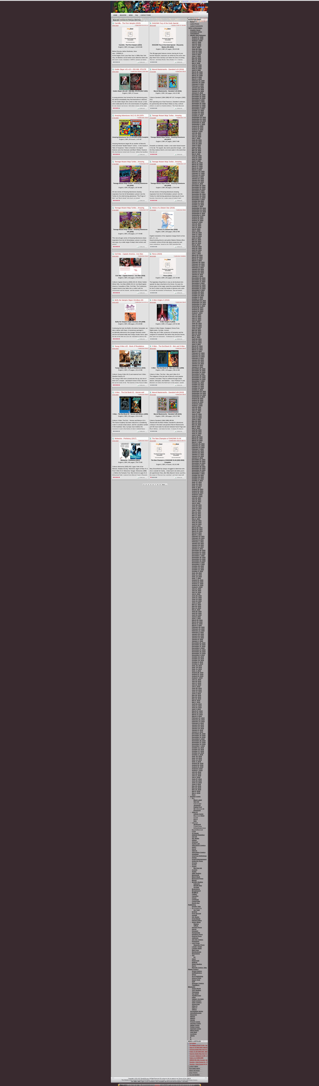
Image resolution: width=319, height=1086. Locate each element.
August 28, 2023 (197, 308)
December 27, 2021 (198, 459)
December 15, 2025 (198, 98)
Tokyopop (195, 992)
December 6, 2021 (198, 465)
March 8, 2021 (197, 533)
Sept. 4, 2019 (196, 671)
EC (195, 957)
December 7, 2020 (198, 555)
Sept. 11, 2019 (197, 669)
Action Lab (196, 844)
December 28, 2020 (198, 550)
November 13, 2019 (198, 653)
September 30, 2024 (199, 208)
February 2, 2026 (198, 86)
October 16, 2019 (198, 660)
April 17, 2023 (197, 341)
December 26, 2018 (198, 734)
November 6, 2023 (198, 290)
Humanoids (196, 933)
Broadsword (196, 891)
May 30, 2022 (196, 421)
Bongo (194, 880)
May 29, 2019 (196, 695)
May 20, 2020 (196, 606)
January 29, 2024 (198, 269)
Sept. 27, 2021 (197, 482)
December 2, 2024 (198, 192)
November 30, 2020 (198, 557)
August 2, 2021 (197, 496)
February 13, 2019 (198, 721)
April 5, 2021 (196, 526)
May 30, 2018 (196, 786)
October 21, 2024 (198, 203)
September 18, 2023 (199, 302)
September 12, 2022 (199, 395)
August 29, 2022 (197, 398)
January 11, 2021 (198, 547)
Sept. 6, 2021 (196, 487)
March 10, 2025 (197, 168)
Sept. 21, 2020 (197, 575)
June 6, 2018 (196, 784)
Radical (194, 962)
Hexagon (195, 931)
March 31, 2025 (197, 163)
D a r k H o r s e (145, 25)
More (193, 795)
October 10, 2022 (198, 388)
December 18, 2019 (198, 645)
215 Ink (194, 837)
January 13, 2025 (198, 182)
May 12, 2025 (196, 152)
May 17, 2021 (196, 515)
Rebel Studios (197, 964)
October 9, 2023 (197, 297)
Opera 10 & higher (171, 1080)
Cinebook (195, 899)
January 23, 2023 (198, 362)
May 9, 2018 (196, 791)
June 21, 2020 (197, 597)
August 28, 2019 (197, 672)
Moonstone (196, 954)
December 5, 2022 (198, 374)
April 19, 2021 (197, 522)
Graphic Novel (138, 25)
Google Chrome (193, 1080)
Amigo (194, 858)
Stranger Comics (198, 983)
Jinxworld (197, 805)
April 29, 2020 (197, 611)
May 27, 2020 (196, 604)
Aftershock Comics (199, 845)
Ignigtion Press (197, 934)
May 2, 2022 (196, 428)
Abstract (195, 842)
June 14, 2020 (197, 599)
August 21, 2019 (197, 674)
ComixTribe (196, 901)
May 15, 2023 (196, 334)
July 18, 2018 (196, 774)
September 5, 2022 (198, 397)
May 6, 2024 (196, 245)
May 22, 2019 (196, 697)
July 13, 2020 (196, 592)
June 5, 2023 (196, 328)
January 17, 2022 (198, 454)
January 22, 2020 (198, 636)
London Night (197, 948)
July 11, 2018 (196, 775)
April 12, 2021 (197, 524)
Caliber (194, 894)
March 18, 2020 (197, 622)
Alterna (194, 851)
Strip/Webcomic (196, 1013)
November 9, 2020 (198, 562)
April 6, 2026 (196, 70)
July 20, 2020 (196, 590)
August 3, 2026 (197, 40)
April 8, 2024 (196, 252)
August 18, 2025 (197, 128)
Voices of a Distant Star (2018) (163, 208)
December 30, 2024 (198, 185)
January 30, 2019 (198, 725)
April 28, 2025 (197, 156)
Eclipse (194, 912)
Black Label (198, 800)
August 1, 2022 (197, 405)
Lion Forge (196, 943)
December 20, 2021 (198, 461)
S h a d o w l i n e (200, 828)
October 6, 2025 (197, 115)
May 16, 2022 (196, 425)
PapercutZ (195, 961)
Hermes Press (197, 927)
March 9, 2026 (197, 77)
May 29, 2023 (196, 330)
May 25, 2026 (196, 58)
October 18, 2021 (198, 477)
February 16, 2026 (198, 82)
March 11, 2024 (197, 259)
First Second (196, 913)
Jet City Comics (197, 940)
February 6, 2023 (198, 358)
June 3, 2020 (196, 603)
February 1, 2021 (198, 542)
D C (180, 25)
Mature (192, 1018)
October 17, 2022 (198, 386)
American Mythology (199, 856)
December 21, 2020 (198, 552)
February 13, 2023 (198, 356)
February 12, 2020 (198, 631)
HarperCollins (197, 920)
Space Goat (196, 980)
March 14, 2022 (197, 440)
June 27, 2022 (197, 414)
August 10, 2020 (197, 585)
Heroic (194, 929)
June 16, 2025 (197, 143)
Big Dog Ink (198, 868)
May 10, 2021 (196, 517)
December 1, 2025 (198, 102)
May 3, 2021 (196, 519)
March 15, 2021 (197, 531)
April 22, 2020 (197, 613)
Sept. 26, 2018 (197, 756)
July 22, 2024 (196, 225)
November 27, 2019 (198, 650)
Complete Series (141, 117)
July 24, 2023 (196, 316)
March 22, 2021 (197, 529)
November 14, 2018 (198, 744)
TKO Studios (196, 990)
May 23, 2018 (196, 788)
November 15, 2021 (198, 470)
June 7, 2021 (196, 510)
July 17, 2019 (196, 683)
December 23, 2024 (198, 187)
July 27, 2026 (196, 42)
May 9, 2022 (196, 426)
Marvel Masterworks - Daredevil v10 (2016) (168, 69)
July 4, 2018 (196, 777)
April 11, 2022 (196, 433)
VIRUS (196, 926)
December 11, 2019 (198, 646)
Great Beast (196, 919)
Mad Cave (195, 950)
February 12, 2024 (198, 266)
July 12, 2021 (196, 501)
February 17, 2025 (198, 173)
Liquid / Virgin (197, 947)
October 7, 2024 (197, 206)
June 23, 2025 (197, 142)
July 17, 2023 (196, 318)
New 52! (196, 802)
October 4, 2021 (197, 480)
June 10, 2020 (197, 601)
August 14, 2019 (197, 676)
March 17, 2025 (197, 166)
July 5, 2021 (196, 503)
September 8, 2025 (198, 122)
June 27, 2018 (197, 779)
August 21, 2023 (197, 309)
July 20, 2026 (196, 44)
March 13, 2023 (197, 349)
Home (192, 22)
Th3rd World (196, 988)
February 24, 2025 (198, 171)
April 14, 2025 (197, 159)
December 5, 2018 (198, 739)
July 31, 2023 (196, 315)
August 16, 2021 (197, 493)
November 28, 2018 (198, 741)
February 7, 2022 (198, 449)
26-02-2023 (115, 256)
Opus (194, 959)
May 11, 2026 (196, 61)
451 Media (195, 838)
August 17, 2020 (197, 583)
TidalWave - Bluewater (194, 986)
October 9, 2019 (197, 662)
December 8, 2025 (198, 100)
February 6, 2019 (198, 723)
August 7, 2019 (197, 678)
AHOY (194, 847)
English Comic (195, 796)
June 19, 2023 (197, 325)
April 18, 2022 (197, 432)
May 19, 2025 (196, 150)
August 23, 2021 (197, 491)
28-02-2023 (115, 25)
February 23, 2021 (198, 536)
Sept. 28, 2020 (197, 573)
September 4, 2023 (198, 306)
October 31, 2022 (198, 383)
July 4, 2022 (196, 412)
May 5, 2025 (196, 154)
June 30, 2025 (197, 140)
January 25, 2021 (198, 543)
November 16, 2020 (198, 561)
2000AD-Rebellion (198, 835)
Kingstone (195, 941)
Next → (164, 484)
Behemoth (195, 875)
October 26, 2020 (198, 566)
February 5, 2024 (198, 267)
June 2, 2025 (196, 147)
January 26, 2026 (198, 88)
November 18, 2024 (198, 196)
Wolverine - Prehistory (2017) (125, 438)
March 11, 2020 (197, 624)
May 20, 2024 (196, 241)
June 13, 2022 (197, 418)
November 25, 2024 (198, 194)
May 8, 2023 (196, 335)
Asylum (194, 870)
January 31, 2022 (198, 451)
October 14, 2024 (198, 205)
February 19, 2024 (198, 264)
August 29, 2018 (197, 763)
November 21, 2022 (198, 377)
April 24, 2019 (197, 704)
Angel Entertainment (199, 859)
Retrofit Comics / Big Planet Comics (197, 968)
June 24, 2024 (197, 232)
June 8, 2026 (196, 54)
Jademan (195, 938)
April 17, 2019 (197, 706)
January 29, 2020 (198, 634)
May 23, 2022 (196, 423)
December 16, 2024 (198, 189)
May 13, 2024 (196, 243)
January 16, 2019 (198, 728)
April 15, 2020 (197, 615)
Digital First (198, 807)
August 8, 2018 (197, 768)
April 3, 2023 (196, 344)
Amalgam (195, 854)
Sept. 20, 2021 (197, 484)
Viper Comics (196, 1002)
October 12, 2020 (198, 569)
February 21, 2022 (198, 445)
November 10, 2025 (198, 107)
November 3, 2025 (198, 108)
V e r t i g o (197, 803)
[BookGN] (201, 7)
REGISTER (157, 1085)
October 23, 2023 (198, 294)
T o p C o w (198, 826)
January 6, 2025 (197, 184)
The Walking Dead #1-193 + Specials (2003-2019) (203, 1045)
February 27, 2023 (175, 25)
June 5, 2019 (196, 693)
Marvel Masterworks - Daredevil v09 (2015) (168, 392)
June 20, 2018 (197, 781)
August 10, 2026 (197, 39)
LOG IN (204, 1)
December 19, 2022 (198, 370)
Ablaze (194, 840)
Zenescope (196, 1004)
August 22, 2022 (197, 400)
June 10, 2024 (197, 236)
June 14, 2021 (197, 508)
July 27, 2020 (196, 589)
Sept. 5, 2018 (196, 761)
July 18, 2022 (196, 409)
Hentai (192, 1020)
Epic (195, 821)
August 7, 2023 (197, 313)
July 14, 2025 (196, 136)
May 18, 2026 (196, 60)
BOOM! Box (198, 885)
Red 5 (194, 966)
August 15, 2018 (197, 767)
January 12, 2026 (198, 91)
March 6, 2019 (197, 716)
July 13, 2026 (196, 46)
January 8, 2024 (197, 274)
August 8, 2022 (197, 404)
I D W (184, 117)
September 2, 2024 (198, 215)
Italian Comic (195, 1025)
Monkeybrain (196, 952)
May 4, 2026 (196, 63)
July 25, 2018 (196, 772)
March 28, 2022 (197, 437)
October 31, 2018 (198, 748)
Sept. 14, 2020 (197, 576)
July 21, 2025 (196, 135)
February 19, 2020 (198, 629)
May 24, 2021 (196, 514)
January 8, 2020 (197, 639)
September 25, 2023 (199, 301)
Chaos (194, 898)
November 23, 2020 (198, 559)
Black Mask (196, 877)
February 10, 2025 (198, 175)
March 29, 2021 (197, 528)
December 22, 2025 (198, 96)
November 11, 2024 (198, 198)
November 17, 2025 (198, 105)
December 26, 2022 (198, 369)
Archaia (196, 887)
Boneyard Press (197, 878)
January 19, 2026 (198, 89)
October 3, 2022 (197, 390)
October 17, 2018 (198, 751)
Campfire (195, 896)
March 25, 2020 (197, 620)
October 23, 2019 (198, 658)
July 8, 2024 (196, 229)
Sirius (194, 975)
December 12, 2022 (198, 372)
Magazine (193, 1015)
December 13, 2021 (198, 463)
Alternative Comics (198, 852)
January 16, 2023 (180, 440)
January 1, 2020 (197, 641)
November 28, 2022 (198, 376)
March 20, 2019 (197, 713)
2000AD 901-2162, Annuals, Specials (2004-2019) (203, 1060)
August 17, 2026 (197, 37)
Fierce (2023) (157, 254)
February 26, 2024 (198, 262)
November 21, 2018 (198, 742)
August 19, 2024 (197, 218)
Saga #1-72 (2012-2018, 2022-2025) (199, 1047)
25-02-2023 (115, 441)
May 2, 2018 (196, 793)
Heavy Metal (196, 922)
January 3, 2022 (197, 458)
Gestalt (194, 915)
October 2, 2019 (197, 664)
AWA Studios (196, 873)
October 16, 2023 (198, 295)
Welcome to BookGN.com (136, 6)
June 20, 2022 (197, 416)
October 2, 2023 (197, 299)
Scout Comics (197, 971)
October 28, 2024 (198, 201)
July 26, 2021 (196, 498)
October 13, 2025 (198, 114)
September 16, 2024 (199, 212)
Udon (194, 997)
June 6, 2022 (196, 419)
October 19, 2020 (198, 568)
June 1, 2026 (196, 56)
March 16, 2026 (197, 75)
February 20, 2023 (198, 355)
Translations (183, 255)
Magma (196, 924)
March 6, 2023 (197, 351)
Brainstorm (196, 889)
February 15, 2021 (198, 538)
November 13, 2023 (198, 288)
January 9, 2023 (197, 365)
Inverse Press (197, 936)
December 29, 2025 (198, 95)
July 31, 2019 (196, 679)
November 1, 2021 (198, 473)
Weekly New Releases (198, 35)
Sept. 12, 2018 (197, 760)
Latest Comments (196, 26)
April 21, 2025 (197, 157)
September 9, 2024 (198, 213)
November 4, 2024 (198, 199)
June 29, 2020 (197, 596)
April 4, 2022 (196, 435)
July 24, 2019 (196, 681)
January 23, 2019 (198, 727)
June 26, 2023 (197, 323)
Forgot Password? (195, 1)
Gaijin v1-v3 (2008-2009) (196, 1058)
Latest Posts (194, 24)
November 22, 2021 (198, 468)
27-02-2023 (153, 71)
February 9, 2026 (198, 84)
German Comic (195, 1023)
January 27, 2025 (198, 178)
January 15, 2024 (198, 273)
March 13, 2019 (197, 714)
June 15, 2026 (197, 53)
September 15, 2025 (199, 121)
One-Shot (184, 25)
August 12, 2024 (197, 220)
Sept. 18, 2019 (197, 667)
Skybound (197, 824)
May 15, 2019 (196, 699)
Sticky (192, 1036)
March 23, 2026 (197, 74)
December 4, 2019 (198, 648)
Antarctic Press (197, 861)
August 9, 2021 (197, 494)
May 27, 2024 (196, 239)
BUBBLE (195, 892)
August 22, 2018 (197, 765)
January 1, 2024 (197, 276)
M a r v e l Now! (199, 816)
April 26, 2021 (197, 521)
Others (194, 1009)
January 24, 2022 (198, 452)
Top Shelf (195, 994)
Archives (193, 1034)
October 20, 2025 (198, 112)
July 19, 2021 (196, 500)
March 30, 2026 (197, 72)
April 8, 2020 (196, 617)
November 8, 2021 (198, 472)
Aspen (194, 866)
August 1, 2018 (197, 770)
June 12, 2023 (197, 327)
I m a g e (195, 823)
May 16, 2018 (196, 789)
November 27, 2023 (198, 285)
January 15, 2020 (198, 638)
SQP (193, 981)
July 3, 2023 (196, 322)
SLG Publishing (197, 976)
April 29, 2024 (197, 246)
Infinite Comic (198, 814)
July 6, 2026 (196, 47)
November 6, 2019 (198, 655)
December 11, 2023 (198, 281)
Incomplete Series (196, 1011)
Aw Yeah (197, 910)
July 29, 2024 (196, 224)
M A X (196, 819)
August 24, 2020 (197, 582)
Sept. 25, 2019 (197, 665)
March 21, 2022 (197, 438)
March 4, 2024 (197, 260)
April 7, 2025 (196, 161)
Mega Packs (194, 1030)
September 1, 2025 (198, 124)
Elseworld (197, 810)
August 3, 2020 (197, 587)
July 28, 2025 (196, 133)
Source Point (196, 978)
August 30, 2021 (197, 489)
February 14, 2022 (198, 447)
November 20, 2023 (198, 287)
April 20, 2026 (197, 67)
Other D (194, 1006)
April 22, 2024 (197, 248)
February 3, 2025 (198, 177)
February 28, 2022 (198, 444)
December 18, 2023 (198, 280)
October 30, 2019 (198, 657)
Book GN (116, 20)
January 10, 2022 (198, 456)
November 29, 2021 (198, 466)
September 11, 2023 (199, 304)
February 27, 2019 (198, 718)
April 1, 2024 (196, 253)
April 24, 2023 (197, 339)
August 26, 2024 (197, 217)
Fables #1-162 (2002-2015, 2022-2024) (200, 1051)
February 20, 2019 (198, 720)
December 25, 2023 (198, 278)
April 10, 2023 (197, 342)
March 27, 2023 (197, 346)
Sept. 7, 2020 (196, 578)
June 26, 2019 (197, 688)
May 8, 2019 (196, 700)
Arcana (194, 863)
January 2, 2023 (197, 367)
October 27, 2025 (198, 110)
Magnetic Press (199, 945)
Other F (194, 1008)
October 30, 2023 (198, 292)
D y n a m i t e (197, 908)
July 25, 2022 (196, 407)
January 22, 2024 (198, 271)
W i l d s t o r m (199, 809)
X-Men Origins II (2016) (160, 300)
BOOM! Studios (197, 882)
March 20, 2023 (197, 348)
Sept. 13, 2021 (197, 486)
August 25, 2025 (197, 126)
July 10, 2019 (196, 685)
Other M (184, 71)
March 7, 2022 (197, 442)
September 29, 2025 (199, 117)
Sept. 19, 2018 (197, 758)
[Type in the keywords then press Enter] (193, 12)
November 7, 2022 (198, 381)
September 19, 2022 (199, 393)
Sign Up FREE (185, 1)
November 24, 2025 (198, 103)
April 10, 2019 (197, 707)
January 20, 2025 (198, 180)
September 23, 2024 (199, 210)
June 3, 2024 (196, 238)
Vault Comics (196, 1001)
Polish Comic (195, 1027)
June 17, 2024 (197, 234)
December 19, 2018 (198, 735)
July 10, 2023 (196, 320)
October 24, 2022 (198, 384)
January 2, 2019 (197, 732)
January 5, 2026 (197, 93)
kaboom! (197, 884)
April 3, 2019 (196, 709)
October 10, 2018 (198, 753)
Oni (193, 955)
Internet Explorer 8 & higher (158, 1080)
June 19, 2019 (197, 690)
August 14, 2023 (197, 311)
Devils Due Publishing (194, 904)
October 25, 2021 (198, 475)
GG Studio (195, 917)
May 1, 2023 (196, 337)
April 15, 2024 (197, 250)
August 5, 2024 (197, 222)
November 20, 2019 (198, 651)
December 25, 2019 (198, 643)
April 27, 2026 (197, 65)
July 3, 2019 (196, 686)
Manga (147, 71)
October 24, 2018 (198, 749)
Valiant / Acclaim (198, 999)
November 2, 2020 (198, 564)
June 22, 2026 (197, 51)
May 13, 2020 (196, 608)
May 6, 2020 (196, 610)
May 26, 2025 (196, 149)
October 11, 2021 (198, 479)
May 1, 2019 (196, 702)
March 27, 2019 (197, 711)
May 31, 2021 (196, 512)
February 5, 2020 (198, 632)
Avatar (194, 871)
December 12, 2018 (198, 737)
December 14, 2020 (198, 554)
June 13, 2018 (197, 782)
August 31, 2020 (197, 580)
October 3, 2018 (197, 755)
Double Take (196, 906)
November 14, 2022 (198, 379)
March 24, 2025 (197, 164)
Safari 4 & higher (181, 1080)
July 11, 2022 (196, 411)
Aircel (194, 849)
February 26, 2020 (198, 627)
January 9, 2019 (197, 730)
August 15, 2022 (197, 402)
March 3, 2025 (197, 170)
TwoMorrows (196, 995)
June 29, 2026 (197, 49)
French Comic (195, 1022)
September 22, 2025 (199, 119)
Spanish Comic (195, 1029)
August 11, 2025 (197, 129)
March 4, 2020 (197, 625)
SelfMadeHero (197, 973)
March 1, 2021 (197, 535)
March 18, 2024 (197, 257)
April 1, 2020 (196, 618)
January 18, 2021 (198, 545)
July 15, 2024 (196, 227)
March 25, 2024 (197, 255)
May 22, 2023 (196, 332)
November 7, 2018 (198, 746)
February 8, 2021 (198, 540)
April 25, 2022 (197, 430)
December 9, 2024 (198, 191)
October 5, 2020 (197, 571)
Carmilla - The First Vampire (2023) (128, 23)
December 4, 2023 (198, 283)
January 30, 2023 (198, 360)
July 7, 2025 (196, 138)
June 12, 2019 (197, 692)
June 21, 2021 (197, 507)
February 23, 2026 (198, 81)
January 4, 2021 (197, 548)
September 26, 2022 (199, 391)
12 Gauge (195, 833)
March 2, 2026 (197, 79)
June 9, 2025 (196, 145)
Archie (194, 865)
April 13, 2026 (197, 68)
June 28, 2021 (197, 505)
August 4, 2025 (197, 131)
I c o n (196, 817)
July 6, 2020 (196, 594)
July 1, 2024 (196, 231)
